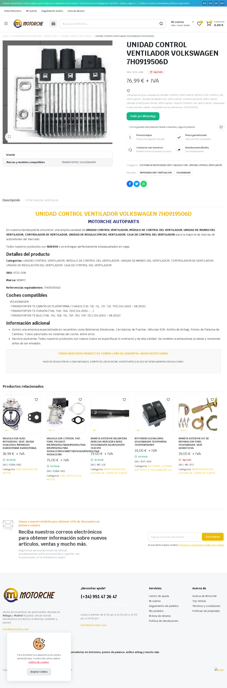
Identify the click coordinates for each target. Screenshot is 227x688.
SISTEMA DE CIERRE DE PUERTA (109, 473)
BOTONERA (154, 466)
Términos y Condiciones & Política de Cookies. (201, 545)
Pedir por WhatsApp (143, 116)
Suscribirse (213, 536)
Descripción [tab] (11, 200)
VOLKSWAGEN (183, 172)
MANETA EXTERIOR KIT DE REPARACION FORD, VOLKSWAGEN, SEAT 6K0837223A (194, 443)
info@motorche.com (15, 629)
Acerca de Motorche (204, 596)
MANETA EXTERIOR (114, 469)
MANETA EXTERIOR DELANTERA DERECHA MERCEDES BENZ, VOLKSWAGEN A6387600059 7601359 (109, 443)
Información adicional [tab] (42, 200)
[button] (9, 136)
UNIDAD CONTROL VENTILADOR (76, 36)
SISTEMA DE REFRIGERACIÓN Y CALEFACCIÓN (34, 36)
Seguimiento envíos (52, 10)
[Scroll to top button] (219, 680)
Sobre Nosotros (12, 10)
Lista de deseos (76, 10)
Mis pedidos (156, 611)
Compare (38, 406)
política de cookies (39, 662)
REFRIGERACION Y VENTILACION (156, 172)
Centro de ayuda (159, 596)
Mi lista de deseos (160, 616)
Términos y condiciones (206, 606)
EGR (18, 469)
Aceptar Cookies (39, 671)
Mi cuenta (31, 10)
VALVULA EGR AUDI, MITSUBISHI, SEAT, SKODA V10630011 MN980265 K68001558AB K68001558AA (19, 443)
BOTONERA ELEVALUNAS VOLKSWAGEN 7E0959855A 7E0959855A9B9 (151, 441)
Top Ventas (199, 601)
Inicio (5, 36)
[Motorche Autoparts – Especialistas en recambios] (28, 23)
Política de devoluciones (163, 621)
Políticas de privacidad (206, 611)
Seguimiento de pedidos (164, 606)
